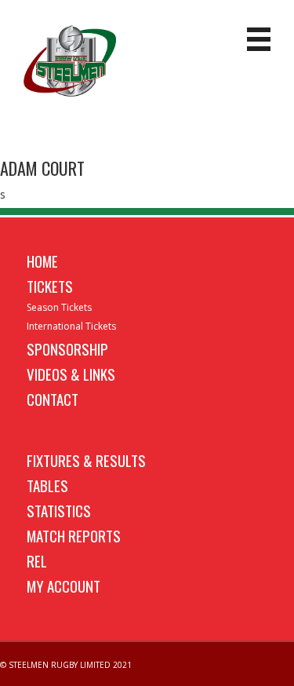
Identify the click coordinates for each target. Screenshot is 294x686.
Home (42, 260)
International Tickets (71, 326)
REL (37, 560)
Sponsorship (67, 348)
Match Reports (74, 535)
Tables (47, 485)
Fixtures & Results (86, 460)
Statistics (59, 510)
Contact (52, 398)
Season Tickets (59, 307)
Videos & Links (71, 373)
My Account (63, 585)
